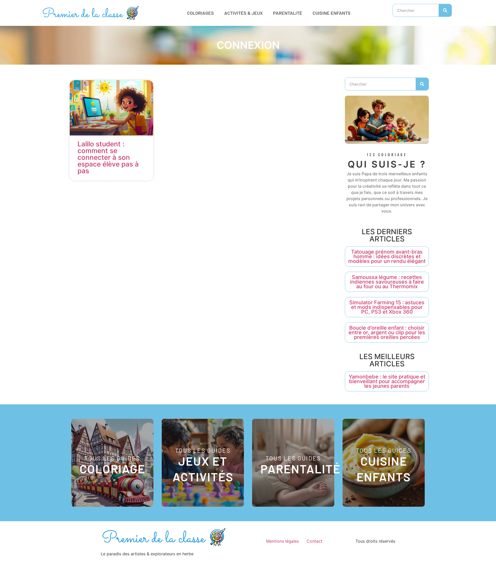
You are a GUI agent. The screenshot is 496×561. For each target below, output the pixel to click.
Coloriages (200, 13)
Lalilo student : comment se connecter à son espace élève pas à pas (108, 157)
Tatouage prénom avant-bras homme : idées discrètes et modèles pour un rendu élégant (386, 256)
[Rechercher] (445, 10)
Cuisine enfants (332, 13)
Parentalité (287, 13)
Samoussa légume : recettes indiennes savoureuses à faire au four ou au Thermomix (387, 282)
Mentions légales (282, 541)
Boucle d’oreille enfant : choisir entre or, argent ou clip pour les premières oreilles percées (386, 332)
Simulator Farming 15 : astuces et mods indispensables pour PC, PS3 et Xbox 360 (386, 307)
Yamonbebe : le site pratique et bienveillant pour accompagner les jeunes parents (387, 381)
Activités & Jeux (243, 13)
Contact (314, 541)
